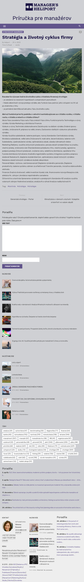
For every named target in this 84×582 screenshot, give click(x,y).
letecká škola (50, 435)
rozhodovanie (67, 446)
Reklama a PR (22, 564)
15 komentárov (24, 378)
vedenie (48, 454)
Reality (20, 567)
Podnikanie (6, 572)
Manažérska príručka (9, 550)
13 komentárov (24, 390)
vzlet (21, 458)
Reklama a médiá (18, 411)
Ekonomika (21, 572)
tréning (36, 454)
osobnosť (8, 442)
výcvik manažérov (48, 458)
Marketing (15, 578)
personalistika (23, 442)
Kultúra (22, 578)
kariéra (7, 435)
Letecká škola (17, 375)
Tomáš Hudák (41, 550)
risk (32, 446)
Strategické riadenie (16, 553)
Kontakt (5, 558)
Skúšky (4, 580)
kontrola (12, 186)
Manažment (22, 550)
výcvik (32, 458)
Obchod (11, 580)
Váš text (6, 223)
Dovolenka (18, 580)
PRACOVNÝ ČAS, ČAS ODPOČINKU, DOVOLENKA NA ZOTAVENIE (33, 399)
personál (37, 442)
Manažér (5, 553)
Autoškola (13, 567)
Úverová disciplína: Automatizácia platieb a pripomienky (32, 280)
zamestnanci (9, 461)
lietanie (64, 435)
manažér (24, 438)
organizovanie (64, 438)
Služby (23, 556)
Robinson (52, 446)
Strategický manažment (13, 32)
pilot (48, 442)
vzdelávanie (9, 458)
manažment (9, 438)
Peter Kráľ (40, 570)
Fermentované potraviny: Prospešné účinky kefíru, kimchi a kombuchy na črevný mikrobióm (44, 329)
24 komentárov (24, 366)
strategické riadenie (37, 450)
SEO (14, 564)
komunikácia (21, 435)
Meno (4, 256)
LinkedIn (5, 541)
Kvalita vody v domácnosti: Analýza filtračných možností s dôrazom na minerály (40, 305)
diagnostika (52, 431)
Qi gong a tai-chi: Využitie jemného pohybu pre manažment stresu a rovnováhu (40, 341)
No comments (33, 534)
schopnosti (9, 450)
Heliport (7, 42)
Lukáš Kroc (50, 532)
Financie (14, 572)
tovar (7, 454)
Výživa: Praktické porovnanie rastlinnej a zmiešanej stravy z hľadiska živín (38, 292)
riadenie (21, 446)
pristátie (8, 446)
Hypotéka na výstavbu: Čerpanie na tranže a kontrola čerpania (34, 317)
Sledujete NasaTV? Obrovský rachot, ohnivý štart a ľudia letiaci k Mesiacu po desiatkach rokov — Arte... (45, 480)
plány (74, 442)
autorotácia (21, 431)
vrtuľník (72, 454)
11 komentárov (24, 402)
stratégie (32, 186)
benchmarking (37, 431)
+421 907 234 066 (9, 535)
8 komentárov (24, 414)
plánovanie (62, 442)
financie (65, 431)
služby (21, 450)
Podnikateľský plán (20, 575)
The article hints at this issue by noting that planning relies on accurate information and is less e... (46, 508)
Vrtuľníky (5, 567)
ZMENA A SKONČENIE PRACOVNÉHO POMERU (27, 387)
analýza (7, 431)
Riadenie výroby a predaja (11, 556)
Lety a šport (16, 362)
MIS (52, 438)
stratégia (22, 186)
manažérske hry (39, 438)
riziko (41, 446)
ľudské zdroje (25, 461)
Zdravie (5, 575)
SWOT (11, 575)
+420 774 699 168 (8, 538)
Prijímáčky (15, 570)
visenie (60, 454)
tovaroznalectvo (21, 454)
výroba (63, 458)
